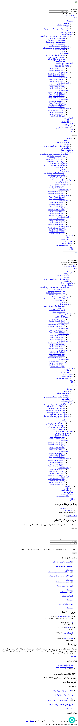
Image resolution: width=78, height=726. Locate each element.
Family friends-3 (63, 83)
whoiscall (68, 627)
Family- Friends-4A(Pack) (56, 92)
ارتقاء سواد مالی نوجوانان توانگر (54, 55)
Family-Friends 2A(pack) (57, 79)
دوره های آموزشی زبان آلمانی (59, 46)
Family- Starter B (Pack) (57, 70)
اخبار (71, 129)
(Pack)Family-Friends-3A (57, 85)
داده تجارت (30, 721)
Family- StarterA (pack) (57, 68)
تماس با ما (65, 30)
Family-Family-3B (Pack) (57, 87)
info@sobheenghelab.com (64, 667)
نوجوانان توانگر (64, 53)
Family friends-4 (63, 90)
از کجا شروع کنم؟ (67, 32)
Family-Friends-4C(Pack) (57, 96)
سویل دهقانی (68, 638)
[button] (39, 9)
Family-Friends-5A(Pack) (57, 101)
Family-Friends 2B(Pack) (57, 81)
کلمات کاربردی (68, 124)
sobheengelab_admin (63, 616)
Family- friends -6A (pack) (56, 110)
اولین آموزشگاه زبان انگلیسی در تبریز (56, 28)
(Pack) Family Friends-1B (56, 76)
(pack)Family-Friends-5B (57, 103)
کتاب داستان (65, 122)
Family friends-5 (63, 99)
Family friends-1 (63, 72)
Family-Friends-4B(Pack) (57, 94)
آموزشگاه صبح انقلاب (66, 508)
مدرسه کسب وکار (59, 61)
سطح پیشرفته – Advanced (56, 44)
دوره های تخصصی (67, 125)
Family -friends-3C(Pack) (57, 88)
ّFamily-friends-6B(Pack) (57, 112)
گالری (71, 131)
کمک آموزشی (68, 118)
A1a (63, 51)
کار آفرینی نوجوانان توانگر (56, 59)
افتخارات (66, 26)
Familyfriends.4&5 (59, 49)
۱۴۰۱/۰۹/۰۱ (73, 516)
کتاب (67, 120)
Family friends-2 (63, 77)
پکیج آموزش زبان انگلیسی (64, 63)
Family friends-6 (63, 108)
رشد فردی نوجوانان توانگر (56, 57)
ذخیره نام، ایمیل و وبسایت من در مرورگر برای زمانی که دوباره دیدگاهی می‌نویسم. (47, 549)
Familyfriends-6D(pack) (57, 116)
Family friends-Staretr (62, 67)
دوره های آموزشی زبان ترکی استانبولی (56, 48)
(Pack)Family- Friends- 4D (56, 97)
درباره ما (70, 21)
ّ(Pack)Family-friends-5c (57, 105)
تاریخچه (66, 23)
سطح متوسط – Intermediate (55, 42)
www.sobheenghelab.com (64, 665)
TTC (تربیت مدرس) (62, 127)
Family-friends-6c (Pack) (57, 114)
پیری (71, 622)
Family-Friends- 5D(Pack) (56, 107)
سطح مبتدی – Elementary (56, 40)
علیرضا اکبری (68, 633)
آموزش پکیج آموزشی (62, 65)
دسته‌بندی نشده (68, 510)
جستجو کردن (72, 11)
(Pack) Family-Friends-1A (56, 74)
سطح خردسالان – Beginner (56, 38)
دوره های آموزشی (67, 34)
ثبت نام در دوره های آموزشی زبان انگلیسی (54, 36)
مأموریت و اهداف (63, 25)
